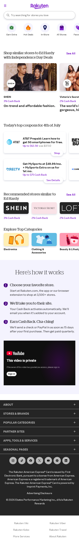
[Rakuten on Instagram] (13, 460)
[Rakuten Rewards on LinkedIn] (66, 460)
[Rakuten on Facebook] (30, 460)
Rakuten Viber (58, 523)
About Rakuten (57, 536)
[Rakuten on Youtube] (48, 460)
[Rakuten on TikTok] (22, 460)
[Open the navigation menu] (5, 5)
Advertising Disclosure (39, 493)
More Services (21, 536)
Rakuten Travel (58, 529)
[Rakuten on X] (39, 460)
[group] (30, 85)
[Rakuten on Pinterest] (57, 460)
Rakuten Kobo (21, 529)
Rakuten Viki (21, 523)
